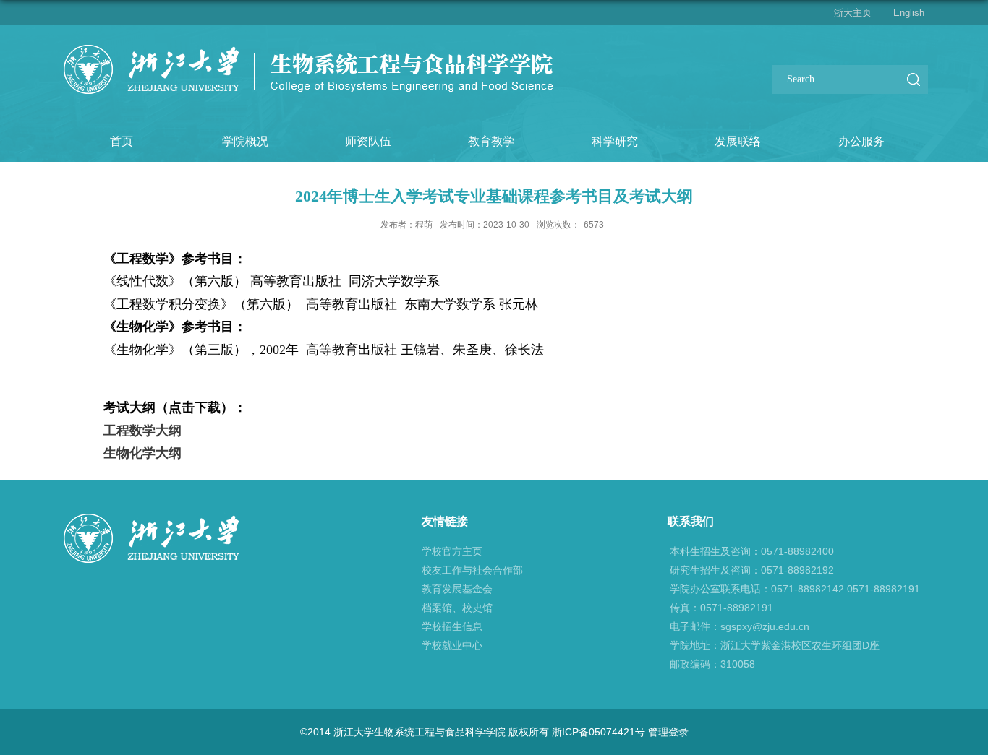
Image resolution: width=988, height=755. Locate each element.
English (908, 12)
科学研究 (615, 141)
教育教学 (491, 141)
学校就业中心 (452, 645)
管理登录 (668, 732)
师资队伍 (368, 141)
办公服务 (861, 141)
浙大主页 (853, 12)
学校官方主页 (452, 551)
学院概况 (245, 141)
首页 (121, 141)
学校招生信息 (452, 626)
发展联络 (738, 141)
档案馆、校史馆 (457, 607)
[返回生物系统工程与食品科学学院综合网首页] (307, 48)
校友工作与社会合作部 (472, 570)
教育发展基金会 (457, 589)
